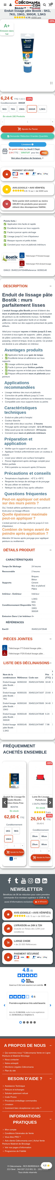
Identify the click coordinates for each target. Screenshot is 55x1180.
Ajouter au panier (17, 852)
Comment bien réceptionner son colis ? (23, 1108)
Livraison (27, 144)
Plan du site (10, 1070)
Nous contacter (12, 1059)
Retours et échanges (14, 1089)
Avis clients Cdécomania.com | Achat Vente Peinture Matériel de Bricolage (23, 1142)
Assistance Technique (15, 1086)
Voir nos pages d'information (18, 1147)
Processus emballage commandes (21, 1100)
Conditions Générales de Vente (19, 1133)
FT (15, 858)
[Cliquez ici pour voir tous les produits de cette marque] (10, 258)
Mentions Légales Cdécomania (19, 1067)
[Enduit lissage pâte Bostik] (51, 83)
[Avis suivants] (50, 1005)
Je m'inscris (42, 902)
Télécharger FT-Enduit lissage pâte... (35, 257)
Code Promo (11, 1097)
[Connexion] (10, 4)
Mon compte (10, 1129)
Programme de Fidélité (15, 1151)
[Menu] (5, 4)
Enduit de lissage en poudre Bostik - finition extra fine (14, 800)
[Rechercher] (44, 4)
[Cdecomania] (27, 4)
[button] (50, 803)
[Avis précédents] (4, 1005)
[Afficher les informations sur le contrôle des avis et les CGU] (45, 985)
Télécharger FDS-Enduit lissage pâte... (35, 265)
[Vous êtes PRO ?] (3, 1137)
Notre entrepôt (11, 1063)
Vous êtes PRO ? (13, 1137)
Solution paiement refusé (16, 1093)
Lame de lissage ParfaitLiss (40, 798)
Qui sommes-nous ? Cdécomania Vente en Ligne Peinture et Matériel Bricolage (26, 1054)
